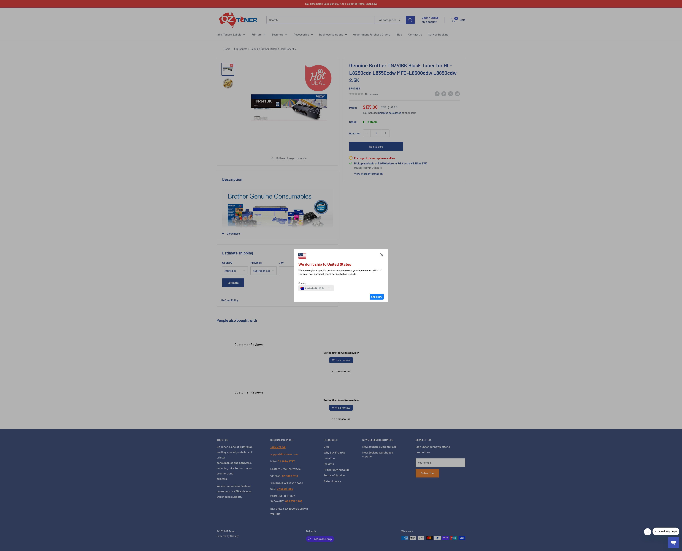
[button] (382, 255)
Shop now (376, 296)
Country (302, 283)
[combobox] (312, 288)
